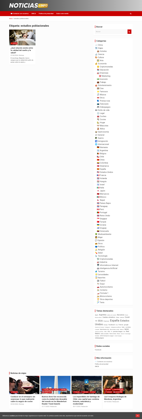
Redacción (53, 406)
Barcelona (120, 315)
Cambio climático (108, 317)
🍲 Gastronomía (102, 132)
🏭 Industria (102, 262)
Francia (121, 324)
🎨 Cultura (99, 57)
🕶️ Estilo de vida (102, 110)
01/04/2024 (14, 55)
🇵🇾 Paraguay (102, 206)
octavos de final (99, 331)
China (117, 317)
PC (111, 331)
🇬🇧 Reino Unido (103, 215)
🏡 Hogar (101, 122)
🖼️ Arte (100, 60)
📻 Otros (99, 243)
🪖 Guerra (99, 138)
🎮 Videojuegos (103, 107)
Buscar (129, 31)
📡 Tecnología (101, 256)
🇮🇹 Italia (100, 187)
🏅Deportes (100, 277)
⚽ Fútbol (101, 281)
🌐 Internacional (102, 144)
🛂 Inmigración (101, 141)
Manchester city (104, 329)
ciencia (122, 317)
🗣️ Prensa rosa (103, 101)
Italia (123, 327)
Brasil (126, 315)
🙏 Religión (100, 250)
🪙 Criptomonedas (105, 67)
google (126, 324)
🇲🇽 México (101, 197)
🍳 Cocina (101, 119)
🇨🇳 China (100, 160)
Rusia (118, 333)
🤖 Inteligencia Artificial (107, 268)
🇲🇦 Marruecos (103, 194)
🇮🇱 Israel (101, 184)
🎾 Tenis (100, 302)
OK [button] (137, 415)
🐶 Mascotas (102, 125)
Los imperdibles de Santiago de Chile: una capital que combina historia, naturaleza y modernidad (86, 400)
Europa (106, 324)
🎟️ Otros (101, 98)
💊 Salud (14, 43)
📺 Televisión (102, 104)
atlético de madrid (111, 315)
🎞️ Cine (100, 88)
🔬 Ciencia (99, 54)
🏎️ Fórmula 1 (102, 293)
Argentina (102, 315)
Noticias (21, 55)
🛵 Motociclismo (104, 296)
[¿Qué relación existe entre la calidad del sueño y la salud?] (22, 37)
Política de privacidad (46, 13)
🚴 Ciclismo (102, 290)
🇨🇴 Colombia (102, 163)
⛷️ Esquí (101, 284)
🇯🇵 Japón (101, 191)
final (117, 324)
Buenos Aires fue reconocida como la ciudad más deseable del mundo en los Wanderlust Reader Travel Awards (54, 400)
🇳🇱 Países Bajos (104, 203)
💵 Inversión (102, 79)
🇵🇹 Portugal (102, 212)
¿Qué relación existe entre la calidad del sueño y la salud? (22, 50)
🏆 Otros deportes (105, 299)
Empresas (106, 321)
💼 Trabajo (101, 82)
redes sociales (105, 333)
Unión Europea (118, 336)
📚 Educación (103, 70)
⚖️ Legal (100, 113)
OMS (105, 331)
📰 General (99, 135)
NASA (127, 329)
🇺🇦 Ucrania (101, 225)
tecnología (127, 333)
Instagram (107, 327)
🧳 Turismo (100, 271)
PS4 (124, 331)
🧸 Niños (101, 129)
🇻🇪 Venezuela (103, 231)
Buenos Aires (98, 317)
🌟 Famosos (102, 91)
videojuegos (99, 338)
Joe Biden (128, 327)
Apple (96, 315)
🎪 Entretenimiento (103, 85)
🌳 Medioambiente (103, 234)
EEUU (100, 321)
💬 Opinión (99, 240)
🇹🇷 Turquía (101, 222)
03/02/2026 (14, 404)
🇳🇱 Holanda (102, 178)
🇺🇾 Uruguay (101, 228)
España (114, 320)
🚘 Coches (101, 116)
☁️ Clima (99, 45)
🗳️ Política (99, 246)
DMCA (33, 13)
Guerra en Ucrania (99, 327)
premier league (117, 331)
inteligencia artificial (116, 327)
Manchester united (114, 329)
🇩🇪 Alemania (102, 147)
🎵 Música (101, 94)
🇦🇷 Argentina (102, 150)
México (122, 329)
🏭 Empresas (102, 73)
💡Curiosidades (101, 274)
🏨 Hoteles (102, 51)
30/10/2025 (107, 401)
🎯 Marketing (104, 76)
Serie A (122, 333)
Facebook (111, 325)
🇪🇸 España (101, 169)
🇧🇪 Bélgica (101, 153)
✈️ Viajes (99, 48)
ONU (108, 331)
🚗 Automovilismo (105, 287)
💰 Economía (100, 63)
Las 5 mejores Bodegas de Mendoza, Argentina (115, 398)
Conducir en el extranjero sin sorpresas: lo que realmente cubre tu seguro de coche (23, 399)
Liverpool (97, 329)
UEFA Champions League (107, 336)
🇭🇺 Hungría (101, 181)
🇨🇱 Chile (100, 156)
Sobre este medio (62, 13)
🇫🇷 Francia (101, 175)
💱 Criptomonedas (105, 259)
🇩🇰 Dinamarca (103, 166)
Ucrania (97, 336)
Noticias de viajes (18, 373)
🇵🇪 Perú (100, 209)
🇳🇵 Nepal (101, 200)
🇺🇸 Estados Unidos (105, 172)
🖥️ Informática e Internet (107, 265)
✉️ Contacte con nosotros (20, 13)
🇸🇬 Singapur (102, 218)
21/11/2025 (45, 406)
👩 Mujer (99, 237)
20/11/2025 (76, 406)
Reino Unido (113, 333)
